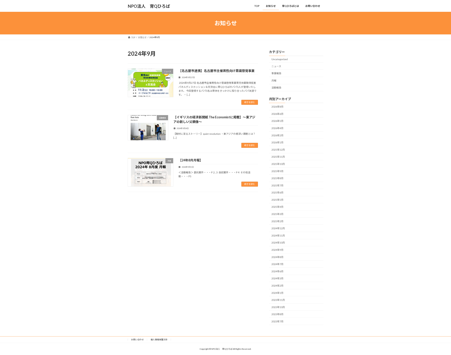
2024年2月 (277, 285)
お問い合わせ (137, 339)
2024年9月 (277, 249)
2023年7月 (277, 321)
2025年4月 (277, 206)
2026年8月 (277, 106)
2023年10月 (278, 307)
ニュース (276, 66)
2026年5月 (277, 121)
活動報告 (276, 87)
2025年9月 (277, 171)
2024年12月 (278, 228)
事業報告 (276, 73)
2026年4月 (277, 128)
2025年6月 (277, 192)
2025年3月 (277, 214)
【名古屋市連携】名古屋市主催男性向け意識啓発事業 (216, 71)
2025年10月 (278, 163)
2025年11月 (278, 156)
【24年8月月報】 (190, 160)
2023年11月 (278, 299)
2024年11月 (278, 235)
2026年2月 (277, 135)
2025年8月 (277, 178)
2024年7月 (277, 264)
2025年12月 (278, 149)
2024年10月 (278, 242)
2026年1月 (277, 142)
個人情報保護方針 (159, 339)
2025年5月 (277, 199)
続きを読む (249, 102)
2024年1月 (277, 292)
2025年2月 (277, 221)
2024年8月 (277, 257)
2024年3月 (277, 278)
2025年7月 (277, 185)
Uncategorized (279, 59)
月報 (273, 80)
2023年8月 (277, 314)
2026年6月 (277, 113)
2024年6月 (277, 271)
